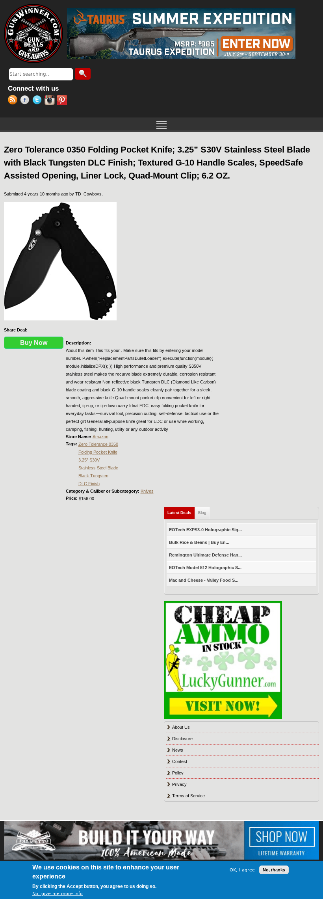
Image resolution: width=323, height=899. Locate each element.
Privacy (179, 784)
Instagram (51, 101)
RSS (14, 101)
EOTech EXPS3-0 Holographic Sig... (205, 529)
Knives (147, 491)
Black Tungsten (93, 475)
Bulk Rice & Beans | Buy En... (199, 542)
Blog (202, 512)
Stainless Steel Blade (98, 467)
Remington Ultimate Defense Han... (205, 555)
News (177, 750)
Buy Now (33, 342)
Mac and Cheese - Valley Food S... (203, 580)
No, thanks (274, 869)
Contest (179, 761)
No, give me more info (57, 893)
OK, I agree (242, 870)
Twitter (38, 101)
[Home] (33, 33)
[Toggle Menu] (161, 124)
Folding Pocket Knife (97, 452)
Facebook (26, 101)
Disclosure (182, 738)
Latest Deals (181, 512)
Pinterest (63, 101)
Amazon (100, 436)
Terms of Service (188, 795)
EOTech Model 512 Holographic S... (205, 567)
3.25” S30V (89, 460)
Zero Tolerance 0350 (98, 444)
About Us (181, 727)
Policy (178, 773)
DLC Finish (89, 483)
